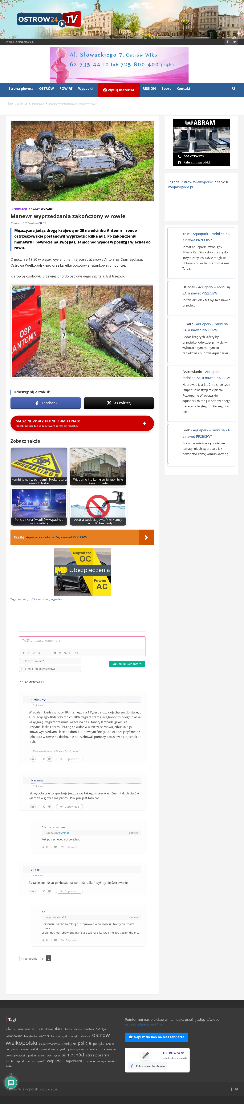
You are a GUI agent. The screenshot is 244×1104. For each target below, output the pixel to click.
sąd (28, 1061)
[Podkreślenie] (33, 653)
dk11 (34, 1028)
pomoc (110, 1044)
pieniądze (69, 1043)
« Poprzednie (29, 958)
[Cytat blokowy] (55, 653)
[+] (76, 652)
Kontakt (183, 88)
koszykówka (30, 1036)
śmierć (112, 1061)
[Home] (17, 103)
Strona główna (21, 88)
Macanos (64, 833)
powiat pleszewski (16, 1055)
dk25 (32, 599)
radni (41, 1055)
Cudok (62, 917)
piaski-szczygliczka (49, 1044)
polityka (98, 1044)
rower (49, 1055)
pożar (32, 1055)
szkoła (10, 1061)
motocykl (61, 1036)
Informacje (18, 209)
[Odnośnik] (65, 653)
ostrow (34, 223)
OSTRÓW (46, 88)
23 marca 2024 (19, 223)
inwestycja (88, 1029)
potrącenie (12, 1049)
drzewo (49, 1028)
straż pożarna (97, 1055)
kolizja (101, 1028)
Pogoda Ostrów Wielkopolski (190, 182)
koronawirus (14, 1036)
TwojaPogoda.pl (180, 187)
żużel (9, 1066)
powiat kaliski (29, 1049)
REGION (149, 88)
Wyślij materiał (120, 90)
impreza (78, 1028)
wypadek (56, 599)
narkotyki (73, 1036)
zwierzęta (101, 1061)
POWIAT (65, 88)
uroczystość (38, 1061)
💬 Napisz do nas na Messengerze (156, 1037)
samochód (42, 599)
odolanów (85, 1036)
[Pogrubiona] (23, 653)
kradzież (44, 1036)
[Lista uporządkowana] (44, 653)
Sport (166, 88)
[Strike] (39, 653)
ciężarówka (24, 1028)
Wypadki (85, 88)
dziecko (68, 1028)
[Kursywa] (28, 653)
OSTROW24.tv (173, 1053)
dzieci (59, 1029)
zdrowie (89, 1061)
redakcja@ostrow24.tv (144, 1024)
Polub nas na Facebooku (150, 1066)
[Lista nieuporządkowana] (49, 653)
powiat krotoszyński (53, 1049)
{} (70, 652)
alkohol (11, 1028)
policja (84, 1043)
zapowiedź (74, 1061)
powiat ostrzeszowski (101, 1049)
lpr (52, 1036)
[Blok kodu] (60, 653)
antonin (22, 599)
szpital (19, 1061)
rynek (57, 1055)
